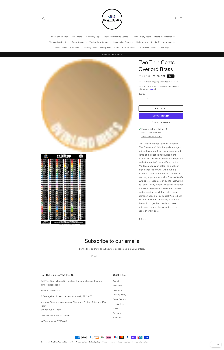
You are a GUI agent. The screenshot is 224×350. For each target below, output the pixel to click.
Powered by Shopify (66, 342)
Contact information (140, 342)
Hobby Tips (118, 304)
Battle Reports (119, 299)
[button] (43, 19)
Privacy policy (81, 342)
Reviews (117, 313)
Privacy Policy (119, 295)
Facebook (117, 285)
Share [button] (143, 219)
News (115, 308)
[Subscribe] (132, 256)
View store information (151, 136)
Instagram (117, 290)
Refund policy (94, 342)
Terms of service (109, 342)
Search (116, 281)
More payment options (161, 122)
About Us (117, 317)
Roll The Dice (53, 342)
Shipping (155, 82)
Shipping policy (124, 342)
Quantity (142, 94)
